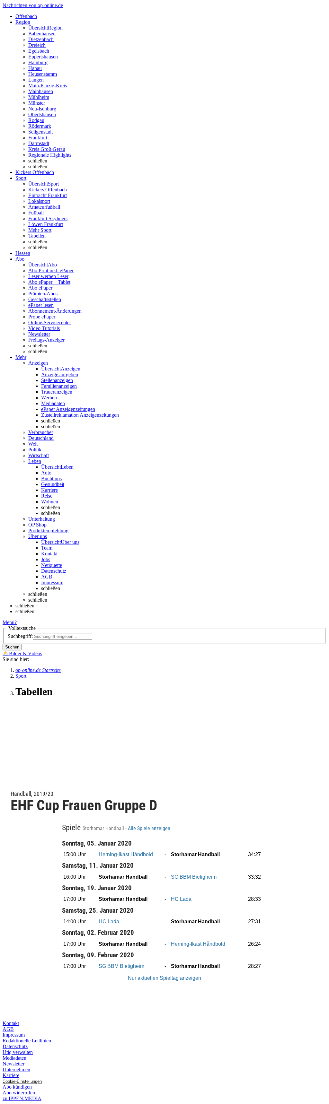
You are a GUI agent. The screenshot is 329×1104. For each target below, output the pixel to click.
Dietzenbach (41, 39)
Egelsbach (38, 51)
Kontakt (49, 553)
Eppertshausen (43, 56)
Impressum (52, 582)
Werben (49, 397)
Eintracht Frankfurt (47, 195)
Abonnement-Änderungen (55, 311)
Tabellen (37, 236)
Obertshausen (42, 114)
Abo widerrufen (19, 1092)
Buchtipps (51, 478)
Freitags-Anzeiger (46, 340)
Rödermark (39, 126)
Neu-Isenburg (42, 108)
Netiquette (51, 565)
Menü (8, 622)
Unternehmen (16, 1069)
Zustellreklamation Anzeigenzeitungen (80, 415)
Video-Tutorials (44, 328)
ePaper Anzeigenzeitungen (68, 409)
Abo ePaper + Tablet (49, 282)
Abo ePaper (40, 288)
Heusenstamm (42, 74)
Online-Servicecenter (49, 322)
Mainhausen (40, 91)
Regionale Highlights (49, 155)
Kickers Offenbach (47, 189)
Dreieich (37, 45)
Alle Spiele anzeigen (150, 828)
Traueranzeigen (56, 392)
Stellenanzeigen (57, 380)
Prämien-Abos (43, 293)
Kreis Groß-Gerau (46, 149)
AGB (46, 576)
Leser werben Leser (48, 276)
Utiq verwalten (18, 1052)
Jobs (45, 559)
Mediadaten (53, 403)
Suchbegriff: (20, 636)
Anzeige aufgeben (59, 374)
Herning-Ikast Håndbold (126, 854)
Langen (36, 80)
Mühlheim (38, 97)
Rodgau (36, 120)
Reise (46, 496)
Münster (36, 103)
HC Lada (181, 899)
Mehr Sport (39, 230)
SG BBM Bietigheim (194, 877)
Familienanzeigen (59, 386)
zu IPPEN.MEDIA (22, 1098)
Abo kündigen (17, 1087)
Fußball (36, 212)
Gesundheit (52, 484)
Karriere (49, 490)
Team (46, 548)
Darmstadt (38, 143)
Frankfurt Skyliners (47, 218)
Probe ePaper (41, 316)
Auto (46, 472)
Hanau (35, 68)
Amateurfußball (44, 207)
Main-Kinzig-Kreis (47, 85)
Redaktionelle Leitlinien (27, 1040)
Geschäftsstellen (44, 299)
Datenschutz (53, 571)
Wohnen (49, 501)
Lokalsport (39, 201)
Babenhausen (42, 33)
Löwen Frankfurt (45, 224)
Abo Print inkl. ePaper (51, 270)
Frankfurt (37, 137)
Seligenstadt (40, 132)
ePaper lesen (41, 305)
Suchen (12, 647)
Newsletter (39, 334)
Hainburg (38, 62)
